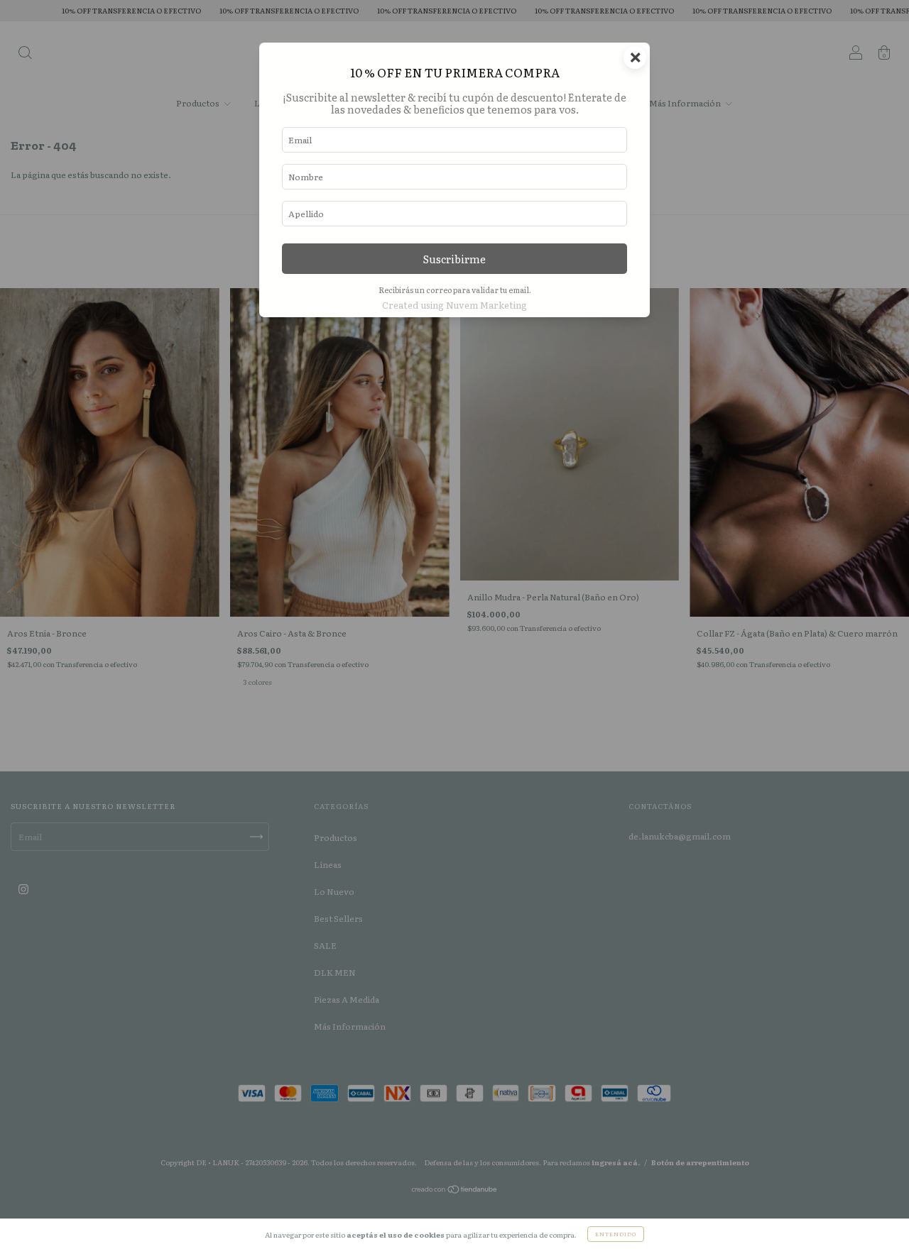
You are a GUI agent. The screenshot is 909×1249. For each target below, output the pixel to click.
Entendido (615, 1234)
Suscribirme (454, 258)
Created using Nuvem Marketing (454, 305)
